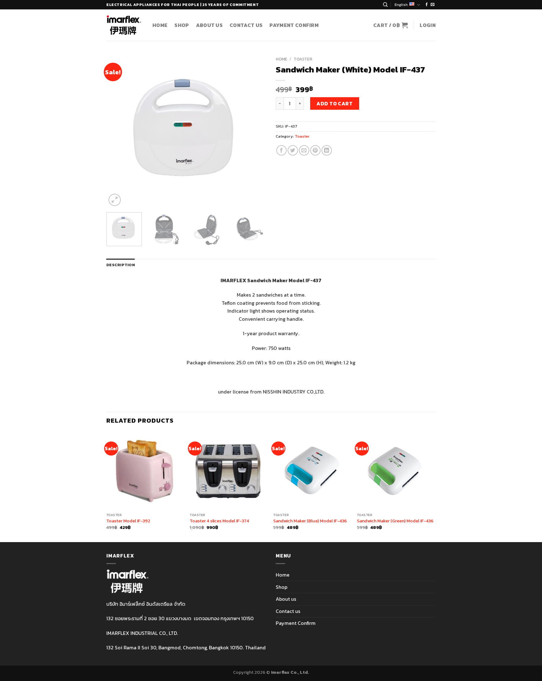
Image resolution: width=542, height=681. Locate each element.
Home (159, 25)
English (401, 5)
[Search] (385, 4)
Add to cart (334, 103)
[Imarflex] (124, 25)
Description (120, 265)
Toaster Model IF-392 (128, 521)
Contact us (246, 25)
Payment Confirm (294, 25)
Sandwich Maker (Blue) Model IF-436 (310, 521)
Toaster (303, 59)
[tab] (120, 265)
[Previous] (117, 130)
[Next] (255, 130)
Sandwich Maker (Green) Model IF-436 (395, 521)
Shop (181, 25)
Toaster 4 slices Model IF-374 (219, 521)
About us (209, 25)
